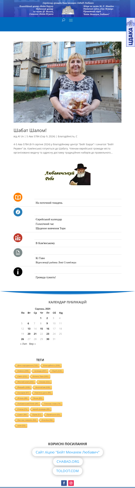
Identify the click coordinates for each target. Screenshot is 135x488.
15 (41, 328)
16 (47, 328)
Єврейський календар (49, 219)
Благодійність (66, 136)
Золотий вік (43, 387)
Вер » (32, 343)
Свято (22, 376)
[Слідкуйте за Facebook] (64, 483)
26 (22, 339)
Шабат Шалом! (30, 130)
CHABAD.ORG (68, 461)
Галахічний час (45, 223)
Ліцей (57, 371)
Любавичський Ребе (28, 404)
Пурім (37, 415)
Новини (23, 371)
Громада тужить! (46, 277)
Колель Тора (40, 376)
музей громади (41, 409)
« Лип (23, 343)
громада (40, 371)
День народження (28, 365)
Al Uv (21, 136)
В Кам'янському (45, 243)
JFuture (22, 398)
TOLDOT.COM (67, 470)
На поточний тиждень (49, 202)
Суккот (22, 415)
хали (21, 425)
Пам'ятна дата (43, 393)
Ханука (44, 382)
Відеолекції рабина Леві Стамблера (56, 262)
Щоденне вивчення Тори (51, 228)
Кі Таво (40, 258)
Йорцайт (24, 387)
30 (47, 339)
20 (29, 333)
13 (29, 328)
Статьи (22, 409)
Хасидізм (23, 393)
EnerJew (47, 420)
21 (35, 333)
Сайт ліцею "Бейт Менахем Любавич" (67, 452)
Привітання (53, 415)
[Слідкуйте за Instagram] (71, 483)
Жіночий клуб (26, 382)
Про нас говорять (27, 420)
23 (47, 333)
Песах (37, 398)
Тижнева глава (52, 404)
